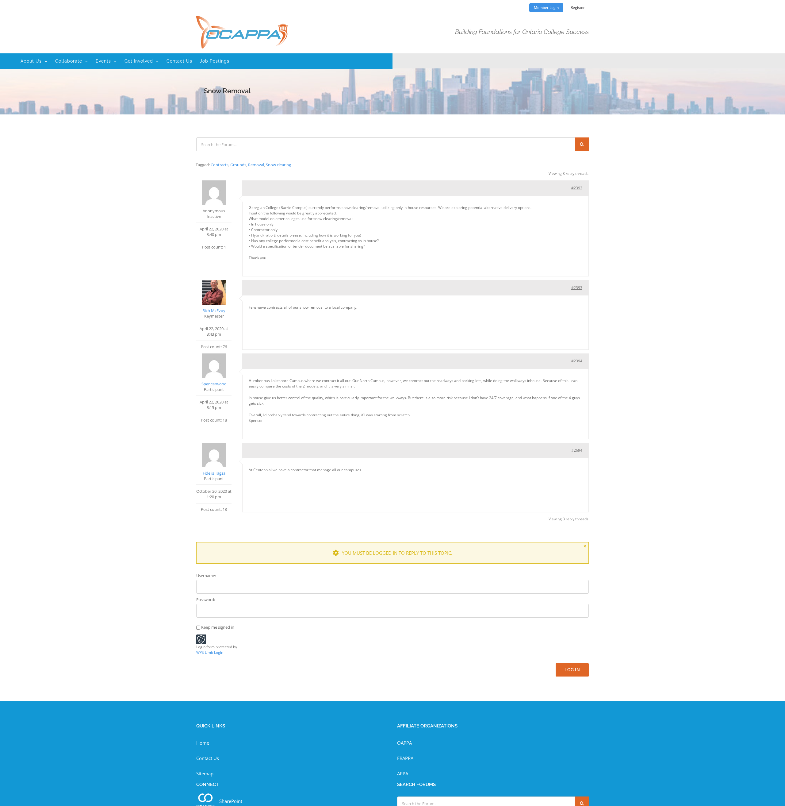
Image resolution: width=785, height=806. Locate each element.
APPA (402, 773)
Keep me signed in (217, 627)
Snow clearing (278, 165)
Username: (206, 575)
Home (202, 743)
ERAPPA (405, 758)
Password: (205, 599)
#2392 (576, 188)
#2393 (576, 287)
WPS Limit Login (209, 652)
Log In (572, 669)
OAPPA (404, 743)
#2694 (576, 450)
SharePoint (230, 801)
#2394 (576, 361)
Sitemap (204, 773)
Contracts (219, 165)
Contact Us (207, 758)
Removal (256, 165)
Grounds (238, 165)
